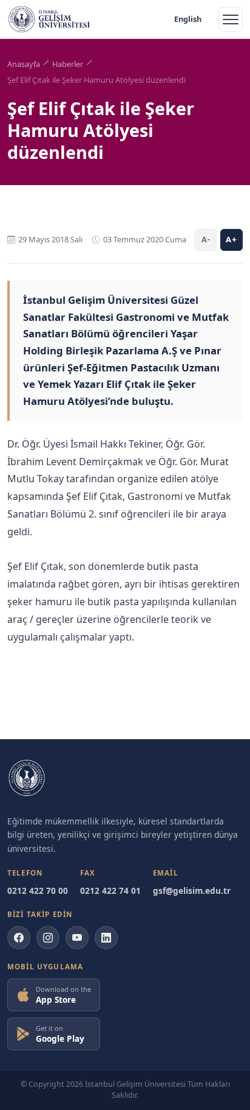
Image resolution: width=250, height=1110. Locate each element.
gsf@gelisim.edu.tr (192, 890)
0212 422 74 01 (110, 890)
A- (206, 239)
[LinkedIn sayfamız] (106, 937)
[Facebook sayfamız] (18, 937)
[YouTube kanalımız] (77, 937)
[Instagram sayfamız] (47, 937)
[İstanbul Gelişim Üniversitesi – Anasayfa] (49, 19)
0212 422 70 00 (37, 890)
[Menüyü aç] (230, 19)
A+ (231, 239)
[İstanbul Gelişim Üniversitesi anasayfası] (26, 778)
